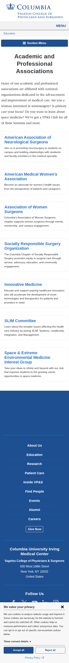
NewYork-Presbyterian (34, 413)
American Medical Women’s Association (34, 181)
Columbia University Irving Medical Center (34, 401)
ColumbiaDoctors (34, 424)
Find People (34, 491)
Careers (34, 519)
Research (34, 464)
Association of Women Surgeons (34, 216)
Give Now (34, 529)
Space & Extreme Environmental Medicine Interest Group (34, 364)
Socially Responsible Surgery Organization (34, 254)
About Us (34, 445)
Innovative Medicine (34, 293)
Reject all (50, 650)
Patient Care (34, 473)
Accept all (18, 650)
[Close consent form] (62, 607)
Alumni (34, 510)
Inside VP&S (35, 483)
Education (9, 33)
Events (34, 501)
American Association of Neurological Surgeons (34, 146)
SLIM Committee (34, 327)
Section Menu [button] (36, 43)
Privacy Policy (33, 657)
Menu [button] (61, 26)
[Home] (35, 10)
